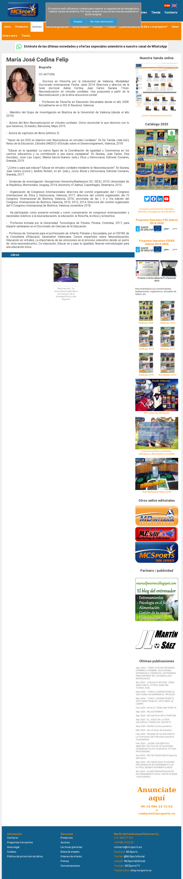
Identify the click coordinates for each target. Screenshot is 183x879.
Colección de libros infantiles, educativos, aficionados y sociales (157, 452)
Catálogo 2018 (146, 348)
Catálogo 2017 (167, 348)
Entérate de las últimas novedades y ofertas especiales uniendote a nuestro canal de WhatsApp (95, 46)
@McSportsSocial (134, 856)
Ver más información (101, 21)
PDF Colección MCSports (156, 413)
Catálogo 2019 (167, 322)
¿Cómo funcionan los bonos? (157, 115)
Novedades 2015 (167, 374)
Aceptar (78, 21)
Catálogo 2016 (146, 374)
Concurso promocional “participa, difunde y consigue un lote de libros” (157, 210)
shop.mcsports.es (141, 870)
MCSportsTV (132, 865)
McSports (132, 851)
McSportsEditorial (134, 861)
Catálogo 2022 (145, 322)
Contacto (171, 12)
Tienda (155, 12)
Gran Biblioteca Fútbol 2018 (156, 492)
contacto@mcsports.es (128, 847)
